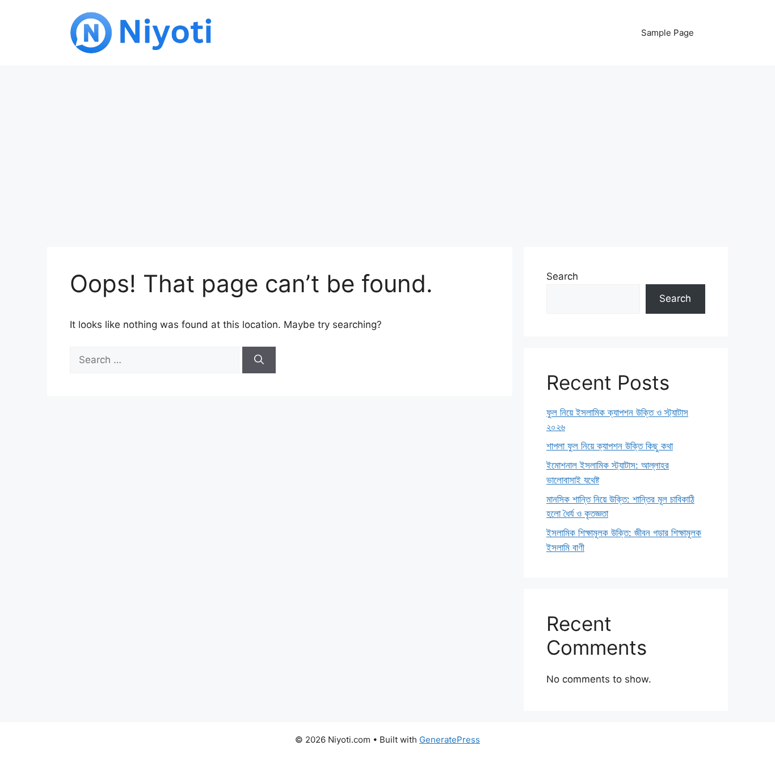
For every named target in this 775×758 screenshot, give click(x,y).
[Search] (259, 360)
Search (562, 276)
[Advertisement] (387, 150)
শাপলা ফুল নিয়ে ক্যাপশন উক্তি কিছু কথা (609, 446)
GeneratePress (449, 739)
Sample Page (667, 32)
